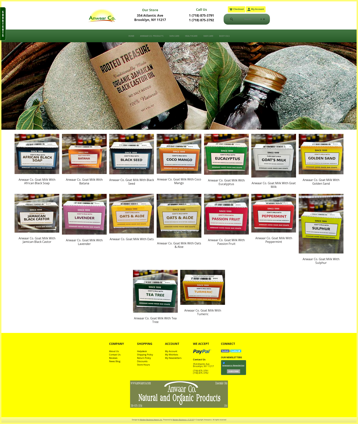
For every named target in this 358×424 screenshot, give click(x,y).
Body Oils (224, 36)
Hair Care (208, 36)
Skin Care (174, 36)
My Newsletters (173, 358)
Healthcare (191, 36)
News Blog (114, 361)
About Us (114, 351)
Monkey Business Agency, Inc (151, 420)
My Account (257, 9)
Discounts (142, 361)
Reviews (113, 358)
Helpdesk (142, 351)
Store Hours (143, 364)
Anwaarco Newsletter (233, 365)
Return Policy (144, 358)
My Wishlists (171, 354)
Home (131, 36)
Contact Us (115, 354)
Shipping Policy (145, 354)
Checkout (238, 9)
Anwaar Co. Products (151, 36)
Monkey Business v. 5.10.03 (183, 420)
